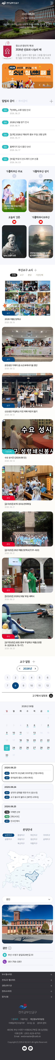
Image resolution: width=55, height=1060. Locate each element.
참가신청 (5, 997)
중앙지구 (21, 835)
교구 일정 (25, 661)
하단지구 (33, 835)
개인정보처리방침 (37, 1019)
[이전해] (20, 669)
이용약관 (24, 1019)
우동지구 (21, 839)
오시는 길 (31, 1023)
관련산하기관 (7, 985)
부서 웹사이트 (7, 974)
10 (31, 685)
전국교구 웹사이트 (8, 980)
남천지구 (8, 835)
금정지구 (8, 839)
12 (47, 685)
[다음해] (35, 669)
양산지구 (33, 839)
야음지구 (33, 843)
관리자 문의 (41, 1023)
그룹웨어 (14, 1019)
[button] (40, 85)
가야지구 (46, 835)
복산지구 (21, 843)
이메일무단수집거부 (17, 1023)
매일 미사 (27, 33)
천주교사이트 (7, 991)
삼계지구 (46, 839)
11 (39, 685)
